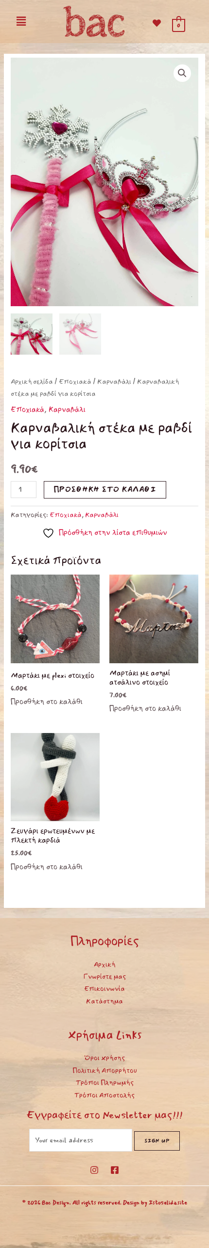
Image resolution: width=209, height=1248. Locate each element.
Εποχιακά (75, 381)
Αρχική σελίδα (32, 381)
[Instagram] (94, 1170)
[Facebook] (114, 1170)
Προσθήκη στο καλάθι (105, 489)
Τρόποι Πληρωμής (105, 1082)
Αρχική (105, 964)
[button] (21, 21)
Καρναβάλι (114, 381)
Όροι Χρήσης (105, 1058)
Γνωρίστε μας (105, 976)
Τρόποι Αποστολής (104, 1095)
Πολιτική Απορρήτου (104, 1070)
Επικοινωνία (104, 988)
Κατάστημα (104, 1001)
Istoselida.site (168, 1202)
